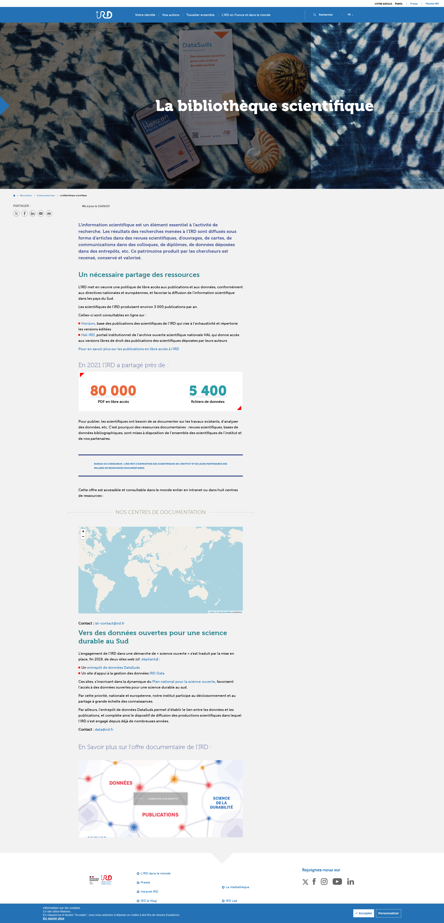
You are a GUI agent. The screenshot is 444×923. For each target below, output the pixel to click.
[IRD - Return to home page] (104, 15)
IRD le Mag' (149, 900)
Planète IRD (432, 4)
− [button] (83, 536)
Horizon (88, 323)
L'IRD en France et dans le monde (246, 14)
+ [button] (83, 531)
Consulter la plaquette (163, 798)
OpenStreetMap (224, 612)
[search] (329, 14)
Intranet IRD (149, 891)
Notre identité (145, 14)
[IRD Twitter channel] (305, 881)
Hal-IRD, (88, 335)
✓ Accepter (363, 913)
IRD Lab (231, 900)
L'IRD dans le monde (155, 873)
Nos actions (170, 14)
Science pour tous (46, 195)
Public (399, 4)
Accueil (14, 195)
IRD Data (157, 673)
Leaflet (212, 612)
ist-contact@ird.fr (109, 623)
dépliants (149, 659)
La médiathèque (237, 887)
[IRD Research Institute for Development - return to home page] (100, 880)
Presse (414, 4)
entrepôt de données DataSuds (113, 667)
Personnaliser (388, 913)
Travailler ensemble (200, 14)
